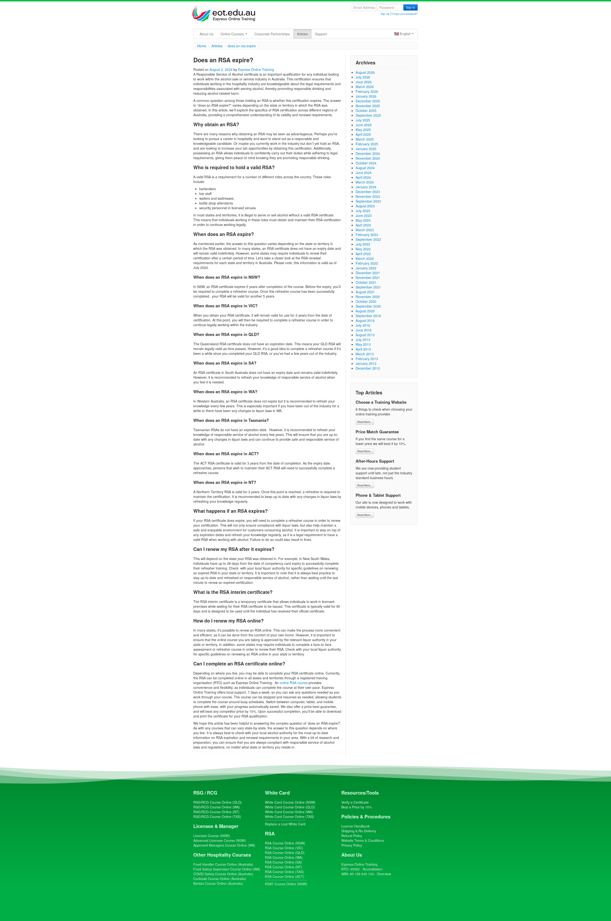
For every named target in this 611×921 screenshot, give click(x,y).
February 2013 (367, 358)
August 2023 (365, 206)
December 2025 (368, 101)
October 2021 (366, 282)
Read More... (364, 422)
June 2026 (364, 81)
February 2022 (367, 263)
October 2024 (366, 163)
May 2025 (363, 129)
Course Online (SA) (283, 862)
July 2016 (363, 325)
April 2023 (363, 225)
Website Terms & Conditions (362, 840)
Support (321, 33)
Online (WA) (224, 845)
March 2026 (365, 86)
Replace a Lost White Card (285, 824)
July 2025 (363, 120)
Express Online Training (256, 69)
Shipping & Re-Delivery (358, 830)
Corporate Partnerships (272, 33)
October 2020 (366, 301)
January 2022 (366, 268)
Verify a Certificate (355, 802)
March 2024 (365, 182)
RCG (212, 792)
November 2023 (368, 196)
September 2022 (368, 239)
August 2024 (365, 167)
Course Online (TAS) (217, 816)
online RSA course (294, 682)
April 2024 (363, 177)
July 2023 (363, 210)
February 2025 (367, 143)
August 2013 (365, 334)
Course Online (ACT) (284, 876)
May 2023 (363, 220)
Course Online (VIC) (284, 847)
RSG (198, 792)
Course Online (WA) (216, 807)
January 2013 (366, 363)
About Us (206, 33)
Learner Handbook (355, 826)
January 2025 (366, 148)
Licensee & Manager (215, 826)
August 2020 (365, 311)
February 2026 (367, 91)
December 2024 (368, 153)
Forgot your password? (405, 14)
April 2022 (363, 253)
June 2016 (364, 330)
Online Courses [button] (233, 33)
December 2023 (368, 191)
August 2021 (365, 291)
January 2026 (366, 96)
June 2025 (364, 124)
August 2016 (365, 320)
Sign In (410, 7)
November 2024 (368, 158)
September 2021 (368, 287)
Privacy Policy (351, 845)
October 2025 (366, 110)
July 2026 (363, 77)
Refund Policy (351, 835)
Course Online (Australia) (223, 864)
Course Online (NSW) (290, 802)
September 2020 (368, 306)
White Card (277, 792)
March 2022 (365, 258)
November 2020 (368, 296)
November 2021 (368, 277)
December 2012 (368, 368)
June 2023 (364, 215)
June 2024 (364, 172)
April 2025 (363, 134)
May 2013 (363, 344)
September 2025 (368, 115)
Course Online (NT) (216, 811)
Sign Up (385, 14)
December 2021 (368, 272)
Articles (302, 33)
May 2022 (363, 248)
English (405, 33)
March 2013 (365, 353)
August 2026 (365, 72)
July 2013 (363, 339)
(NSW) (211, 835)
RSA (270, 833)
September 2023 (368, 201)
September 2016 (368, 315)
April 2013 (363, 349)
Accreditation (372, 869)
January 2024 (366, 186)
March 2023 (365, 229)
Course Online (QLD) (217, 802)
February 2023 (367, 234)
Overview (384, 873)
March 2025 (365, 139)
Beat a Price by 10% (356, 807)
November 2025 (368, 105)
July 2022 (363, 244)
